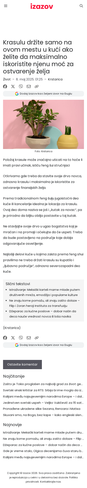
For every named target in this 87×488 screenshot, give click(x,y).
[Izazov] (42, 6)
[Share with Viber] (21, 86)
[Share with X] (13, 86)
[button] (81, 6)
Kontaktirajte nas (50, 481)
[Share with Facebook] (5, 86)
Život (7, 79)
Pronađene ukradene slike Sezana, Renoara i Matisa (41, 409)
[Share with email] (29, 86)
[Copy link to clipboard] (37, 86)
